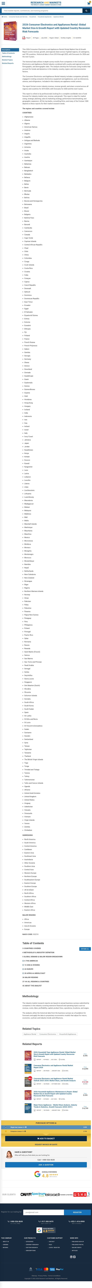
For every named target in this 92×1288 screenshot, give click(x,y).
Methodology (6, 56)
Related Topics (7, 60)
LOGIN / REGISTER (54, 1247)
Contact (52, 1241)
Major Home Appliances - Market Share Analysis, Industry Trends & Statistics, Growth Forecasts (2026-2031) (55, 1106)
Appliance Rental (30, 1034)
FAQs (50, 1244)
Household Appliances (67, 1034)
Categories (29, 1241)
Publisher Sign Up (78, 1241)
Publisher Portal (78, 1244)
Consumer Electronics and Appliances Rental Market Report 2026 (53, 1066)
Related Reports (8, 63)
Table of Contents (8, 53)
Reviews (5, 1247)
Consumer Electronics (47, 1034)
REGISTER (77, 1212)
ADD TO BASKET (46, 1138)
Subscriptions (31, 1250)
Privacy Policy (42, 1276)
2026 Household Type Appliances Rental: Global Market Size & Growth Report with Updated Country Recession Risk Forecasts (55, 1054)
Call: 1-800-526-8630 (46, 1160)
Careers (5, 1244)
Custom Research (32, 1247)
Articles (75, 1250)
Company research (32, 1244)
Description (6, 50)
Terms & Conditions (54, 1276)
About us (6, 1241)
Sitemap (34, 1276)
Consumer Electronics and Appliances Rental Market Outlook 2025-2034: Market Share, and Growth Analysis (55, 1080)
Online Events (76, 1247)
